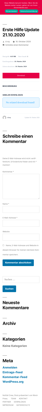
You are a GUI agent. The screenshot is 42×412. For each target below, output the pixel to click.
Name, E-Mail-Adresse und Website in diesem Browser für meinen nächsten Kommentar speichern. (21, 250)
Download (21, 75)
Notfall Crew (8, 395)
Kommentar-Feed (15, 377)
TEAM (13, 398)
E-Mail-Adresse (10, 218)
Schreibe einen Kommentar (17, 45)
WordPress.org (13, 381)
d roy (7, 41)
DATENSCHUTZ (23, 405)
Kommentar (8, 172)
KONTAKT (23, 398)
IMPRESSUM (8, 405)
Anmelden (10, 367)
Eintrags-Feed (13, 372)
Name (6, 204)
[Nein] (39, 7)
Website (6, 231)
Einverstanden (11, 11)
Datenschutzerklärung (28, 11)
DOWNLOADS (20, 402)
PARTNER (7, 402)
